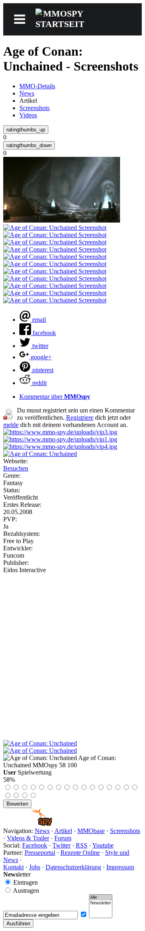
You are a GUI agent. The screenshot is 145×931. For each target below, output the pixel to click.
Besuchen (15, 468)
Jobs (34, 867)
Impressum (120, 867)
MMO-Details (37, 86)
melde (11, 424)
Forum (62, 838)
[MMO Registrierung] (60, 446)
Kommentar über (54, 396)
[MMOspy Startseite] (27, 823)
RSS (81, 845)
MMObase (91, 830)
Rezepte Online (80, 852)
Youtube (103, 845)
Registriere (79, 417)
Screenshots (34, 107)
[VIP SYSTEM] (60, 432)
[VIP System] (60, 439)
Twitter (61, 845)
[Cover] (40, 453)
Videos (28, 115)
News (26, 93)
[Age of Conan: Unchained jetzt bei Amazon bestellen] (40, 750)
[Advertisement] (72, 650)
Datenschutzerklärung (73, 867)
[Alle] (100, 897)
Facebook (34, 845)
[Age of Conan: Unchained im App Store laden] (40, 743)
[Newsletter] (100, 903)
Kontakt (13, 867)
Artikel (63, 830)
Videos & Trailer (28, 838)
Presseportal (40, 852)
